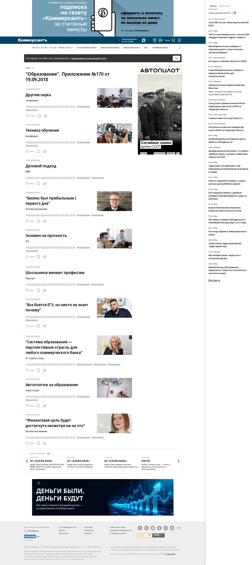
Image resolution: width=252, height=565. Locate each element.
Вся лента (214, 280)
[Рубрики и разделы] (179, 40)
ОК (176, 58)
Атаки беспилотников (110, 47)
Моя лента (225, 6)
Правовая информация (121, 530)
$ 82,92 (35, 47)
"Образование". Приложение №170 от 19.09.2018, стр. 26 (51, 247)
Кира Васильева (85, 364)
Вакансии (89, 530)
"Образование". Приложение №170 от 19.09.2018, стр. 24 (51, 215)
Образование (84, 106)
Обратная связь (117, 527)
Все (48, 453)
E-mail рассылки (117, 533)
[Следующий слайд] (179, 461)
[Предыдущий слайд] (27, 461)
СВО (146, 47)
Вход (167, 40)
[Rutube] (165, 528)
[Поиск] (173, 40)
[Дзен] (153, 528)
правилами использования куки (88, 58)
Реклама (89, 527)
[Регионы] (155, 40)
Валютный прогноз (132, 47)
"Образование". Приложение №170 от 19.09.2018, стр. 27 (51, 364)
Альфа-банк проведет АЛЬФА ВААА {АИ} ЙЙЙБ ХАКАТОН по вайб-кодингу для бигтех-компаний (47, 466)
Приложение (32, 110)
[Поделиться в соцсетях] (45, 116)
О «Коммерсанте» (68, 527)
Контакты (64, 533)
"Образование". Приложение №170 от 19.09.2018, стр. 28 (51, 396)
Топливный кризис (160, 47)
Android (88, 533)
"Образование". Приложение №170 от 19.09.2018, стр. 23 (51, 106)
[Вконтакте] (146, 528)
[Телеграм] (140, 528)
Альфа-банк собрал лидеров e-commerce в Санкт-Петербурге (80, 465)
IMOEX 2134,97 (65, 47)
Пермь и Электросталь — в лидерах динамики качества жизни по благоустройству (156, 466)
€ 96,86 (44, 47)
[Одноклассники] (159, 528)
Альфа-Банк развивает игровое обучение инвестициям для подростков (121, 465)
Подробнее (170, 554)
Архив (62, 530)
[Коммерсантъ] (32, 40)
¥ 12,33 (53, 47)
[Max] (172, 528)
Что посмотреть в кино (87, 47)
